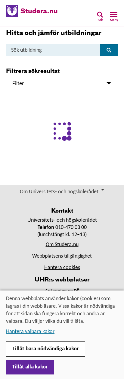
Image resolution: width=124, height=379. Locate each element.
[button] (100, 18)
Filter (18, 84)
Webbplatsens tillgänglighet (62, 256)
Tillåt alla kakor (30, 367)
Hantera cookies (62, 268)
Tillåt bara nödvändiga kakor (45, 349)
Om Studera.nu (62, 245)
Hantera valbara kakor (30, 332)
